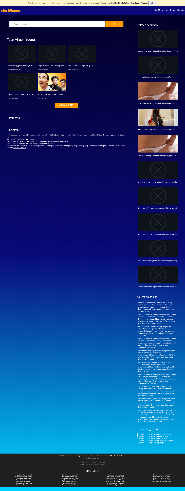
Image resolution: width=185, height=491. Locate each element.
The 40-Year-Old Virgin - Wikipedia (20, 94)
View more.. (66, 105)
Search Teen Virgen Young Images (152, 443)
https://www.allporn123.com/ (115, 483)
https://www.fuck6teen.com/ (115, 477)
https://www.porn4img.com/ (161, 480)
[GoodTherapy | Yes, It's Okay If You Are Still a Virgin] (22, 62)
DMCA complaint (19, 148)
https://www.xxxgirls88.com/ (69, 485)
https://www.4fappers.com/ (24, 475)
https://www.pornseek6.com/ (115, 480)
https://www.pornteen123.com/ (115, 481)
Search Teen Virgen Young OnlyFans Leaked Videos (158, 441)
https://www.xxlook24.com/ (69, 483)
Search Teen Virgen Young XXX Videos (153, 436)
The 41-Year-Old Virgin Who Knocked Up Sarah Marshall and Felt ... (62, 94)
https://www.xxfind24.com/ (69, 481)
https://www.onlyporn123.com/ (115, 485)
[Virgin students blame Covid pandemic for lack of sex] (52, 62)
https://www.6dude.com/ (23, 480)
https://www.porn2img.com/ (161, 477)
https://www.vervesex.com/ (70, 475)
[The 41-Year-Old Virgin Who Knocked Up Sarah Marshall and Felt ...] (52, 90)
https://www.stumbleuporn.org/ (161, 481)
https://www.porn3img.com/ (161, 478)
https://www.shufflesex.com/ (23, 485)
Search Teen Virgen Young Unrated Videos (155, 434)
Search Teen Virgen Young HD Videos (153, 438)
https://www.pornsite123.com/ (24, 483)
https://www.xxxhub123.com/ (69, 478)
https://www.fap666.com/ (23, 481)
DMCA (157, 10)
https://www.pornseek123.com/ (115, 478)
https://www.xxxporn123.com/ (69, 480)
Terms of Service (177, 10)
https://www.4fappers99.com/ (23, 477)
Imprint (165, 10)
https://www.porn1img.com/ (161, 475)
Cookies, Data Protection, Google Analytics (131, 3)
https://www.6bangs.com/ (23, 478)
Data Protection (103, 456)
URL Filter (113, 456)
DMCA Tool (121, 456)
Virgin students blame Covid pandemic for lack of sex (58, 66)
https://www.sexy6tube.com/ (115, 475)
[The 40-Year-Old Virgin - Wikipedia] (22, 90)
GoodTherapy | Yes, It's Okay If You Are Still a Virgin (27, 66)
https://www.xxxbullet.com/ (70, 477)
